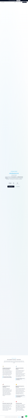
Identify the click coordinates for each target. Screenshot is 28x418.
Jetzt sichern (24, 2)
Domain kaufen (10, 186)
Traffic (18, 2)
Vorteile (20, 2)
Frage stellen (18, 186)
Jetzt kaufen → (18, 0)
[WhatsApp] (26, 416)
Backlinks (15, 2)
